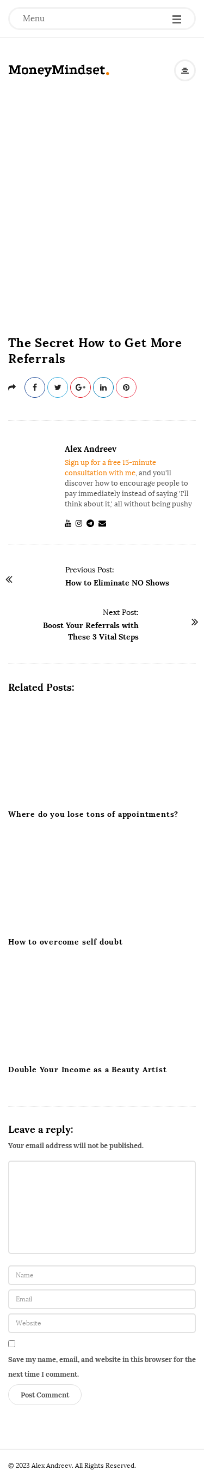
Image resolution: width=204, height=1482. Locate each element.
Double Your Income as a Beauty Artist (87, 1069)
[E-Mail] (104, 523)
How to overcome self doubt (65, 942)
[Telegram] (92, 523)
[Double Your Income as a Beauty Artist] (102, 1009)
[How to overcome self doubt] (102, 881)
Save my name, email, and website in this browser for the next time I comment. (102, 1367)
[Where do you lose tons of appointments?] (102, 753)
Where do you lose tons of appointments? (93, 814)
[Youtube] (70, 523)
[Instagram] (81, 523)
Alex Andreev (90, 449)
